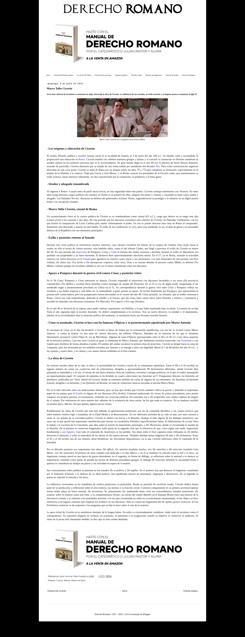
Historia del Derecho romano (63, 75)
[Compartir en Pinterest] (110, 576)
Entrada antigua (190, 591)
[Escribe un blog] (102, 576)
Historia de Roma (78, 580)
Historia (67, 580)
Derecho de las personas (103, 75)
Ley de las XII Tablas (84, 75)
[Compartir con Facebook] (107, 576)
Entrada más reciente (56, 591)
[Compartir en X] (105, 576)
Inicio (48, 75)
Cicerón (59, 580)
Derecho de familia (172, 75)
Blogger (146, 614)
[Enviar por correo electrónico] (99, 576)
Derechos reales (136, 75)
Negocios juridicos (121, 75)
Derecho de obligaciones (154, 75)
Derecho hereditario (188, 75)
